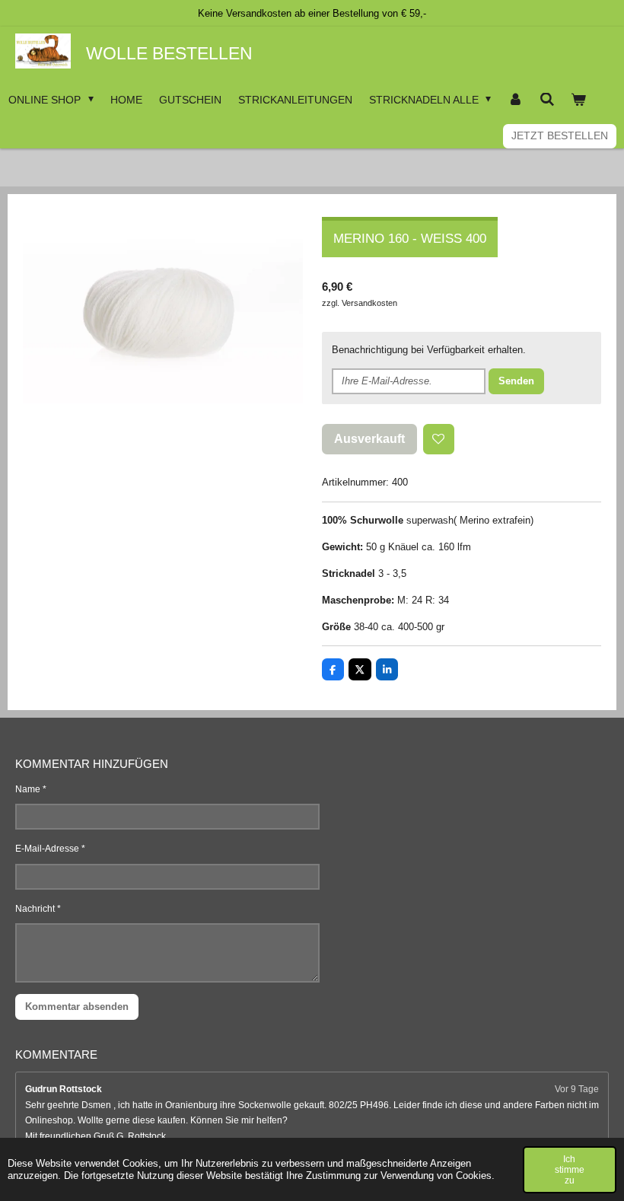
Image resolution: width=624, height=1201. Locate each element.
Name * (30, 789)
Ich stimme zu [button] (569, 1169)
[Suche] (547, 99)
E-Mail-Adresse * (50, 848)
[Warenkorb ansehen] (578, 99)
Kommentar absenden (77, 1006)
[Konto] (515, 99)
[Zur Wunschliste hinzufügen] (438, 439)
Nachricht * (38, 908)
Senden (516, 381)
